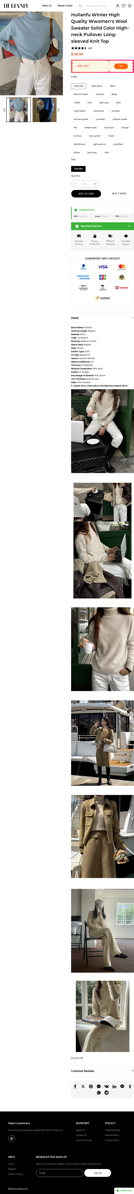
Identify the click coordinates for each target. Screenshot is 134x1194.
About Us (80, 1130)
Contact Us (81, 1135)
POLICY (110, 1123)
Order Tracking (15, 1174)
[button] (4, 110)
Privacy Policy (112, 1140)
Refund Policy (112, 1135)
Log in (11, 1164)
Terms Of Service (84, 1140)
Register (12, 1169)
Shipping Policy (112, 1130)
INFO (11, 1157)
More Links (65, 5)
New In (47, 5)
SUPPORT (82, 1123)
